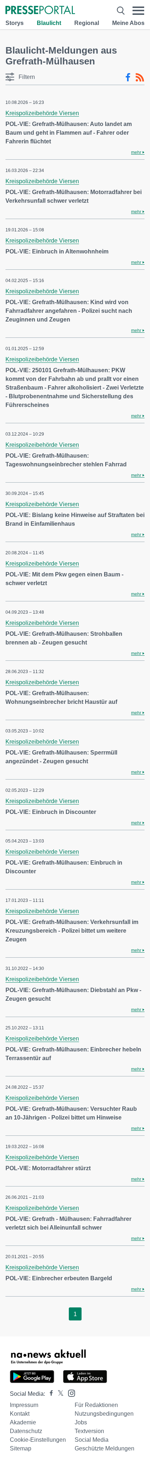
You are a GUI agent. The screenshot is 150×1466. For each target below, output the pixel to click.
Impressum (24, 1405)
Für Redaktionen (96, 1405)
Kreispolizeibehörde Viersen (42, 113)
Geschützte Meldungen (104, 1448)
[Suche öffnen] (121, 11)
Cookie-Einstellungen (38, 1440)
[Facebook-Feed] (128, 77)
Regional (86, 23)
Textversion (89, 1431)
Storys (14, 23)
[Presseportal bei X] (58, 1394)
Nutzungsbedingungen (104, 1414)
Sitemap (20, 1448)
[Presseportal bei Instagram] (69, 1393)
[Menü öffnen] (138, 11)
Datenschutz (26, 1431)
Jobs (81, 1422)
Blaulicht (49, 23)
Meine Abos (128, 23)
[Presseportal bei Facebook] (49, 1394)
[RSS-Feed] (140, 77)
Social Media (91, 1440)
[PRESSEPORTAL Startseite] (40, 10)
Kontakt (19, 1414)
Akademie (23, 1422)
